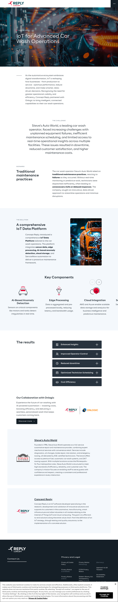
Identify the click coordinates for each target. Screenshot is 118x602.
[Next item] (99, 282)
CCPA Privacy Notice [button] (84, 570)
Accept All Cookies (104, 595)
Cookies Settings (104, 588)
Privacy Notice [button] (66, 570)
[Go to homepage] (18, 3)
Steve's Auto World (45, 440)
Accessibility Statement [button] (100, 575)
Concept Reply (43, 499)
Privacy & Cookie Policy (38, 598)
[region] (59, 592)
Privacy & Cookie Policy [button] (67, 563)
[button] (26, 421)
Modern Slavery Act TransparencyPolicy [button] (86, 578)
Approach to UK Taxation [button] (102, 568)
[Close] (115, 584)
